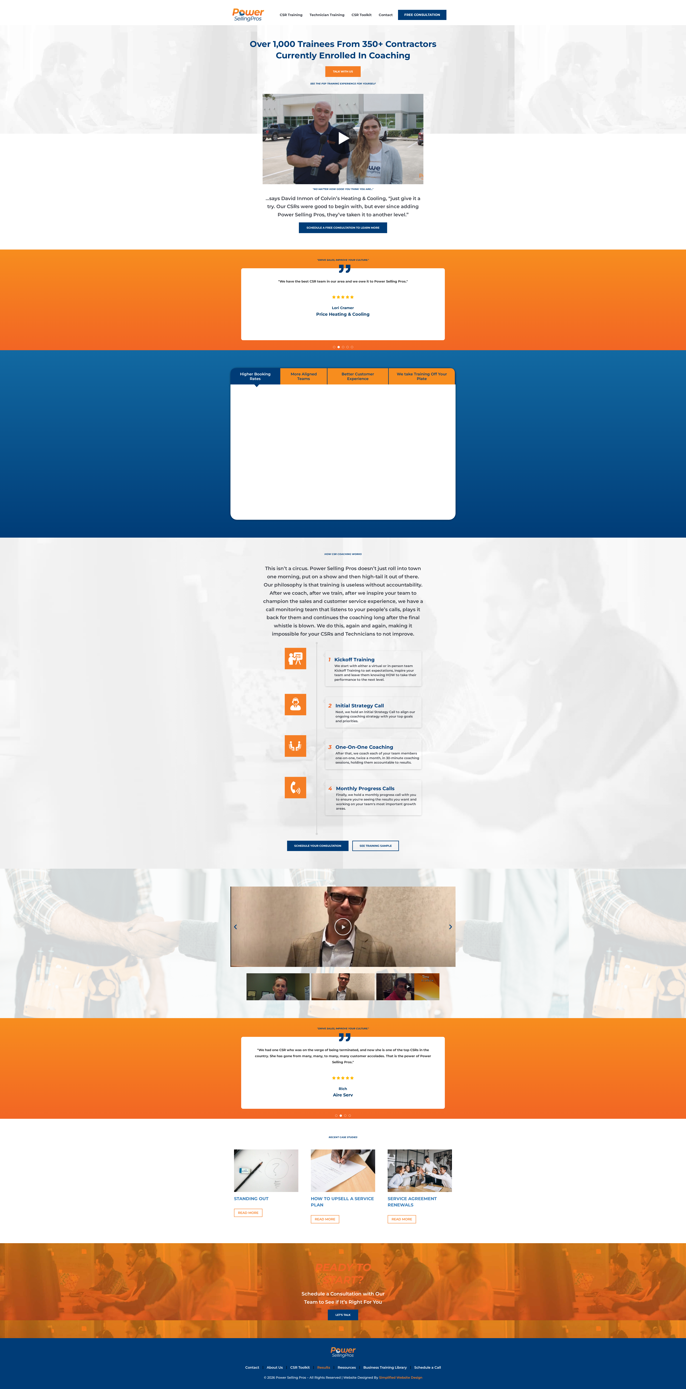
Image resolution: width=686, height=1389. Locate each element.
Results (323, 1367)
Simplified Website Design (400, 1378)
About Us (275, 1367)
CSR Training (291, 15)
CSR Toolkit (362, 15)
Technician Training (327, 15)
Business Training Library (385, 1367)
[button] (334, 347)
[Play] (343, 927)
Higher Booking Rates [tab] (255, 376)
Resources (347, 1367)
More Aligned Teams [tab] (304, 376)
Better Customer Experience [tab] (358, 376)
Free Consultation (422, 15)
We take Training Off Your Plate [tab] (422, 376)
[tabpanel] (343, 452)
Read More (248, 1213)
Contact (386, 15)
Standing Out (251, 1198)
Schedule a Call (427, 1367)
